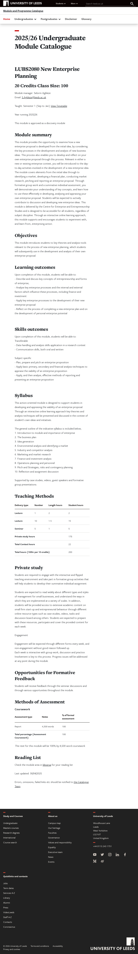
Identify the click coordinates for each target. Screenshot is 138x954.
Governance (54, 837)
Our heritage (54, 828)
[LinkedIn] (117, 854)
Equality (52, 847)
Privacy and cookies (11, 949)
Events (51, 861)
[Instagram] (110, 854)
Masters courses (11, 828)
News (50, 857)
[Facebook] (125, 854)
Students (59, 3)
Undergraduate (10, 823)
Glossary (86, 19)
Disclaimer (71, 19)
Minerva (47, 765)
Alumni (6, 902)
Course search (10, 842)
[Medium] (95, 861)
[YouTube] (95, 854)
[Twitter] (102, 854)
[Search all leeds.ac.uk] (132, 4)
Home (6, 19)
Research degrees (11, 832)
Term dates (8, 888)
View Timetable (59, 106)
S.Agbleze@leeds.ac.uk (34, 97)
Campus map (54, 823)
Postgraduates (49, 19)
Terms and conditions (40, 945)
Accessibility (58, 945)
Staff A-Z (7, 917)
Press (5, 907)
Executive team (55, 852)
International (9, 837)
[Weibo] (102, 861)
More (73, 3)
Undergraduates (23, 19)
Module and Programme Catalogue (23, 11)
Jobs (5, 883)
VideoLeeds (8, 912)
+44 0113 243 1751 (102, 846)
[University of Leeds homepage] (22, 3)
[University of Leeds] (113, 944)
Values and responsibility (60, 842)
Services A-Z (9, 893)
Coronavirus (9, 926)
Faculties (52, 832)
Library (6, 897)
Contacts (7, 922)
